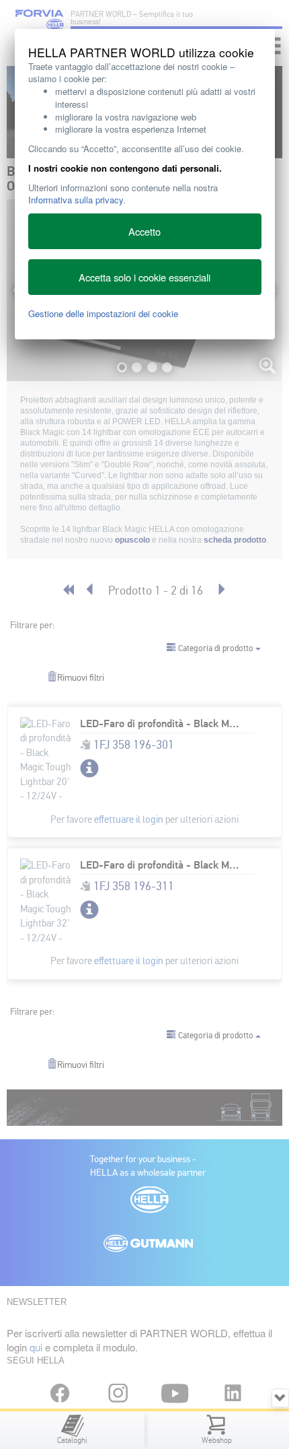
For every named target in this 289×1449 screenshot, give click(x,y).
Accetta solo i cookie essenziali (144, 277)
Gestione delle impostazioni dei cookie (103, 313)
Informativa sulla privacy (75, 199)
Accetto (144, 231)
